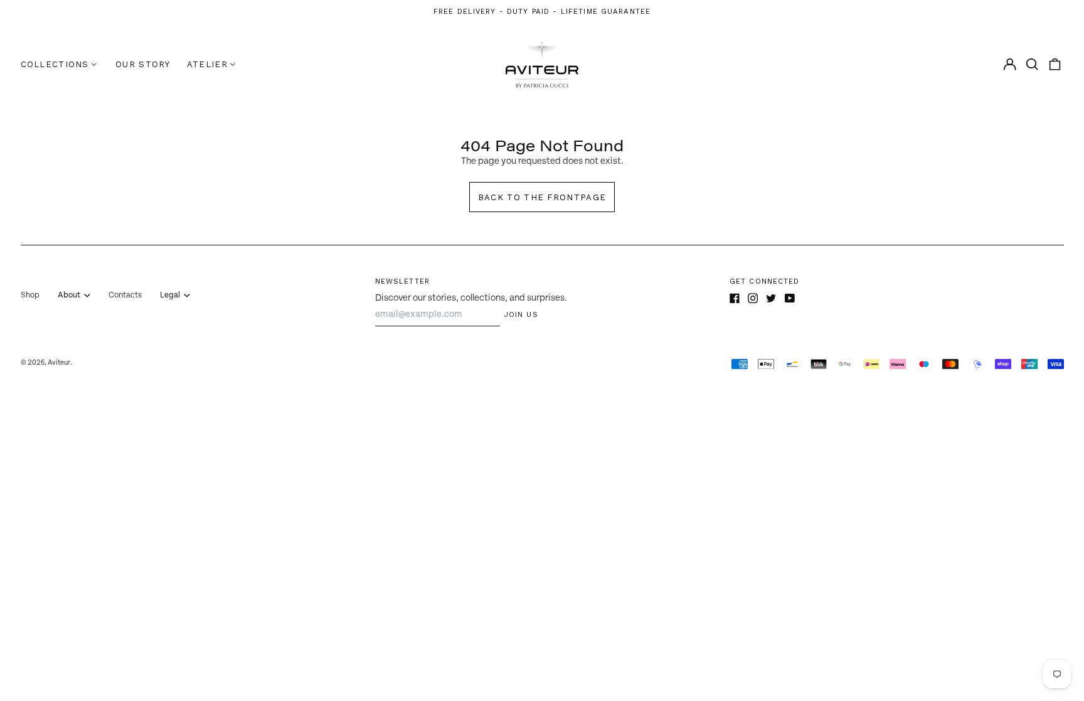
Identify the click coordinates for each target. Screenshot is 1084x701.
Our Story (143, 64)
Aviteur (59, 362)
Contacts (125, 295)
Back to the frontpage (542, 197)
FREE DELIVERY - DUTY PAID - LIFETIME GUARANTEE (542, 11)
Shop (30, 295)
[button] (1032, 64)
